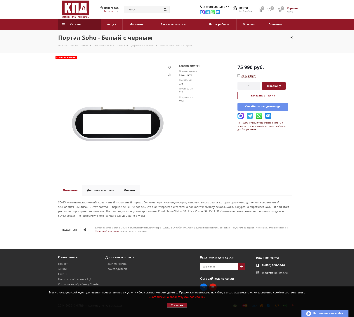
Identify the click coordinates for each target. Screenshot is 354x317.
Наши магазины (116, 263)
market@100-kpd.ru (275, 273)
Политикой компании (107, 231)
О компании (68, 257)
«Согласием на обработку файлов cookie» (177, 297)
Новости (64, 263)
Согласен (177, 305)
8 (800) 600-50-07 (215, 6)
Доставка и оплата (120, 257)
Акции (62, 269)
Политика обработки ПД (74, 279)
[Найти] (165, 9)
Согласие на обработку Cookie (78, 284)
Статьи (62, 274)
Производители (116, 269)
